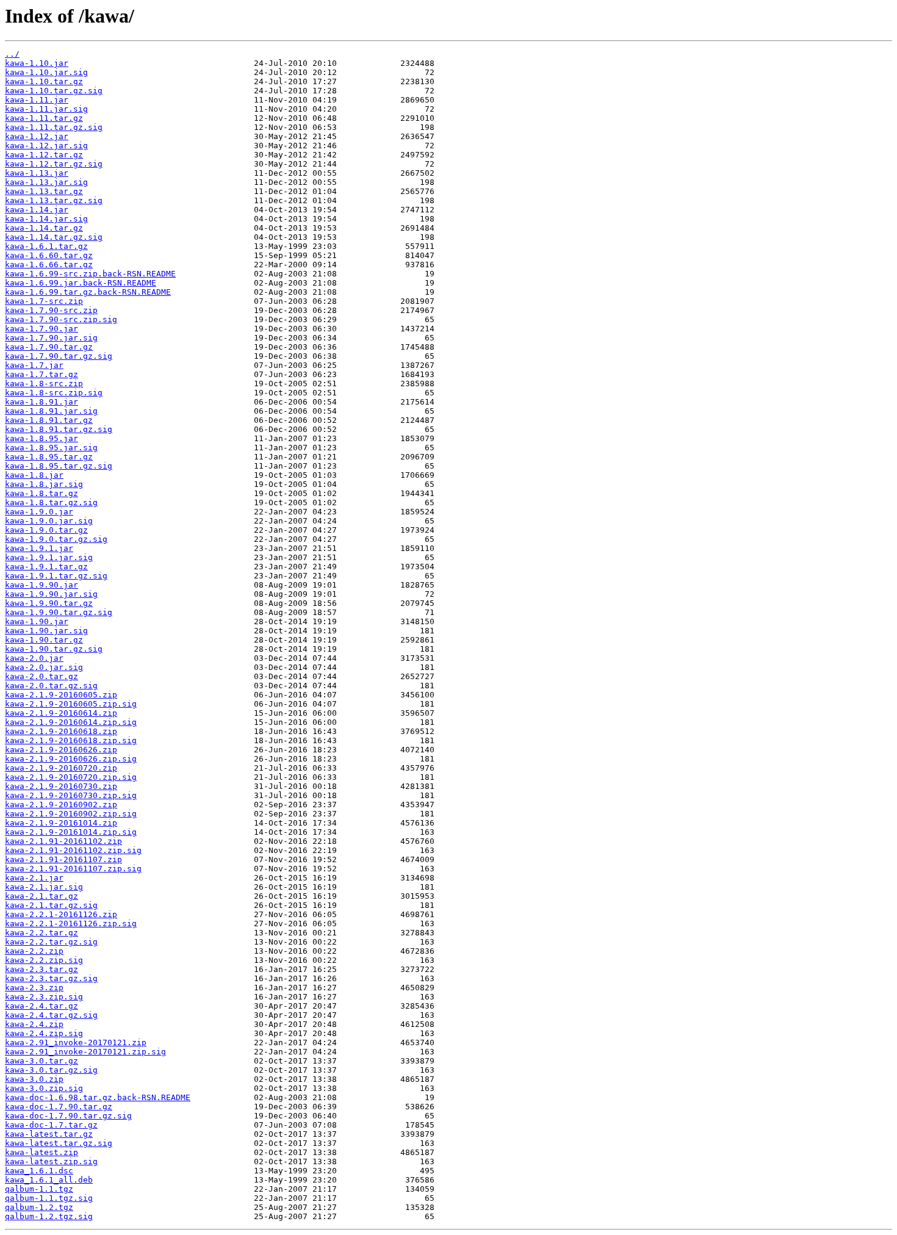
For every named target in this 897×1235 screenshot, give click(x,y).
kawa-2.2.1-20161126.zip (61, 914)
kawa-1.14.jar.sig (46, 218)
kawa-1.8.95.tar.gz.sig (58, 465)
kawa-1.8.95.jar (41, 438)
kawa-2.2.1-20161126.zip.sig (71, 923)
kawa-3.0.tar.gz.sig (51, 1070)
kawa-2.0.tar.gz (41, 676)
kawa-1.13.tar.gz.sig (54, 200)
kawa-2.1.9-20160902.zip (61, 804)
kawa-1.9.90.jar (41, 584)
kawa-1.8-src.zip (44, 383)
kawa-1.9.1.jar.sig (49, 557)
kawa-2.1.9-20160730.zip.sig (71, 795)
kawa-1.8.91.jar (41, 401)
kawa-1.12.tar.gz (44, 154)
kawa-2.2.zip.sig (44, 960)
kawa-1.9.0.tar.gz (46, 530)
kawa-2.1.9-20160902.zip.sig (71, 813)
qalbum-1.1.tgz (39, 1189)
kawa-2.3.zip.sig (44, 996)
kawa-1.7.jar (34, 365)
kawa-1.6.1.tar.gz (46, 246)
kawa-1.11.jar (36, 99)
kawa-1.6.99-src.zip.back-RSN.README (90, 273)
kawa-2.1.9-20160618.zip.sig (71, 740)
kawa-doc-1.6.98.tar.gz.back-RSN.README (97, 1097)
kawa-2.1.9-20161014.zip (61, 822)
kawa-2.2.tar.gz (41, 932)
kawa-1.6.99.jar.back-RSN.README (80, 282)
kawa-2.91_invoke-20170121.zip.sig (85, 1051)
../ (12, 54)
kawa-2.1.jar (34, 877)
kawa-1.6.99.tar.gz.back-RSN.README (88, 292)
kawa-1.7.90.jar (41, 328)
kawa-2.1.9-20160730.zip (61, 786)
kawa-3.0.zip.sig (44, 1088)
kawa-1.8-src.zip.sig (54, 392)
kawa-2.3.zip (34, 987)
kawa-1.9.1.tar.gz (46, 566)
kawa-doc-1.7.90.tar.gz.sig (68, 1115)
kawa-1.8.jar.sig (44, 484)
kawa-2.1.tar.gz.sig (51, 905)
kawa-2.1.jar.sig (44, 886)
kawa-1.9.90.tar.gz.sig (58, 612)
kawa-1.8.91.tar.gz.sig (58, 429)
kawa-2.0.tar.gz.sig (51, 685)
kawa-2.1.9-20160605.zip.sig (71, 703)
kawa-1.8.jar (34, 475)
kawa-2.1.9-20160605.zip (61, 694)
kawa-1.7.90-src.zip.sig (61, 319)
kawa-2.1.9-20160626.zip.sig (71, 758)
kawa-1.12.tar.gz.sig (54, 163)
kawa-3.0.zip (34, 1079)
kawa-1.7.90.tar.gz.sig (58, 356)
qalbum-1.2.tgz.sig (49, 1216)
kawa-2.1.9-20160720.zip (61, 767)
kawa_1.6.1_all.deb (49, 1179)
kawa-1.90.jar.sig (46, 630)
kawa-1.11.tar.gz (44, 118)
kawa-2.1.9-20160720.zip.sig (71, 777)
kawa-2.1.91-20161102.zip (63, 841)
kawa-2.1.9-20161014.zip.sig (71, 832)
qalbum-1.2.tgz (39, 1207)
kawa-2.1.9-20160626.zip (61, 749)
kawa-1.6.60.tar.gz (49, 255)
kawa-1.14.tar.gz (44, 227)
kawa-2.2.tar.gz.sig (51, 941)
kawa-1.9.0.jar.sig (49, 520)
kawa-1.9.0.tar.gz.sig (56, 539)
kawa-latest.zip (41, 1152)
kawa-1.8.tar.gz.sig (51, 502)
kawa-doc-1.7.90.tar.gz (58, 1106)
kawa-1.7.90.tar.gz (49, 346)
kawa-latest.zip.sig (51, 1161)
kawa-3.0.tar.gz (41, 1060)
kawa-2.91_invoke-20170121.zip (75, 1042)
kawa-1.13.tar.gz (44, 191)
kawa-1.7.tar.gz (41, 374)
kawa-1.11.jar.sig (46, 108)
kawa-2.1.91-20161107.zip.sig (73, 868)
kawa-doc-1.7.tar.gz (51, 1124)
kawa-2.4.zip (34, 1024)
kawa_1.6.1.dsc (39, 1170)
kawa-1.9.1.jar (39, 548)
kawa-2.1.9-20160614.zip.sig (71, 722)
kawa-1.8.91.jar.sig (51, 411)
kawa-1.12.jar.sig (46, 145)
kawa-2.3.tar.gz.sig (51, 978)
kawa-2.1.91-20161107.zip (63, 859)
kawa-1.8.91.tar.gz (49, 420)
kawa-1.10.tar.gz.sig (54, 90)
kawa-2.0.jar (34, 658)
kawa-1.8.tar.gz (41, 493)
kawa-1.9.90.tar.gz (49, 603)
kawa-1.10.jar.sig (46, 72)
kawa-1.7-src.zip (44, 301)
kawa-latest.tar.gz (49, 1134)
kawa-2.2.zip (34, 951)
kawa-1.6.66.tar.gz (49, 264)
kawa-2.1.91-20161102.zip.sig (73, 850)
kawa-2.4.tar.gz (41, 1005)
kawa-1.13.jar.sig (46, 182)
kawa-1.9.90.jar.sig (51, 594)
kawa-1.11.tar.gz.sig (54, 127)
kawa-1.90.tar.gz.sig (54, 649)
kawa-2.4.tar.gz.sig (51, 1015)
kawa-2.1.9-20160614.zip (61, 713)
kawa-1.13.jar (36, 173)
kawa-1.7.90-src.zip (51, 310)
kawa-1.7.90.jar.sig (51, 337)
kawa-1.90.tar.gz (44, 639)
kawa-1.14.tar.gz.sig (54, 237)
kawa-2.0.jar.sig (44, 667)
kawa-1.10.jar (36, 63)
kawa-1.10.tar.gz (44, 81)
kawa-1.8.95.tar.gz (49, 456)
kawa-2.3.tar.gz (41, 969)
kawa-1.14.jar (36, 209)
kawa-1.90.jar (36, 621)
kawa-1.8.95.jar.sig (51, 447)
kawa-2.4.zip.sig (44, 1033)
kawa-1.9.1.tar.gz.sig (56, 575)
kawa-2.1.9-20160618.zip (61, 731)
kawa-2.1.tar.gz (41, 896)
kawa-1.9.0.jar (39, 511)
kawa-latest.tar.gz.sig (58, 1143)
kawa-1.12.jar (36, 136)
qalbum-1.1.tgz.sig (49, 1198)
